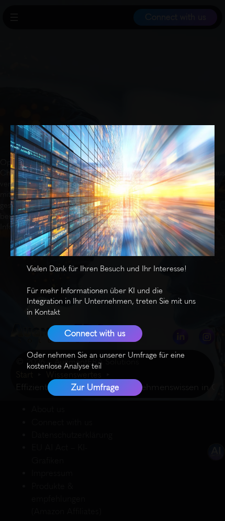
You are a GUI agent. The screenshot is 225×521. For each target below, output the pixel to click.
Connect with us (95, 333)
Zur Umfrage (95, 387)
